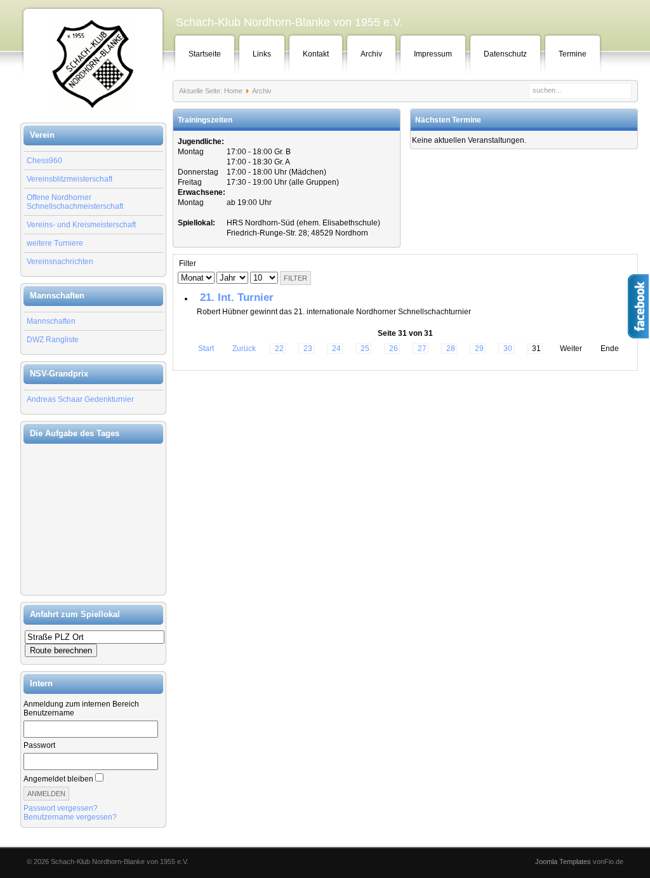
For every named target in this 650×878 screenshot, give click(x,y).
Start (206, 348)
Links (262, 54)
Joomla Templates (563, 861)
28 (450, 348)
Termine (573, 54)
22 (279, 348)
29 (479, 348)
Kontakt (316, 54)
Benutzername (48, 712)
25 (365, 348)
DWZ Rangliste (53, 339)
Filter (295, 278)
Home (233, 91)
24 (336, 348)
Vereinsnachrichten (60, 261)
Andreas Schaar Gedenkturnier (80, 399)
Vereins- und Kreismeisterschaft (81, 224)
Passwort (39, 745)
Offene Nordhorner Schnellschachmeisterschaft (75, 202)
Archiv (371, 54)
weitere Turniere (55, 243)
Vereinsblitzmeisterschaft (69, 179)
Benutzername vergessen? (70, 817)
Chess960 (44, 160)
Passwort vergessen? (60, 808)
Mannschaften (51, 321)
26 (393, 348)
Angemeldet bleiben (58, 779)
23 (307, 348)
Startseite (205, 54)
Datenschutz (505, 54)
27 (422, 348)
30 (507, 348)
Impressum (433, 54)
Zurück (244, 348)
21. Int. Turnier (237, 297)
